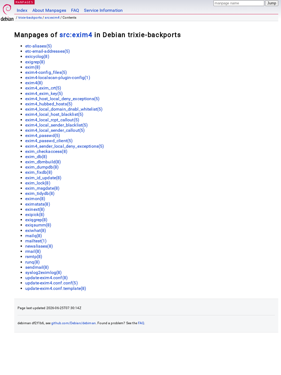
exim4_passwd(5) (42, 135)
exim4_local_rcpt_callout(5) (52, 119)
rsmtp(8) (33, 256)
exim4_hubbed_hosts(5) (48, 104)
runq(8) (32, 262)
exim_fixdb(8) (38, 172)
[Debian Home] (7, 11)
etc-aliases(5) (38, 46)
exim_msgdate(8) (42, 188)
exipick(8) (35, 214)
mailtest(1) (36, 241)
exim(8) (32, 67)
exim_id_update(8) (43, 177)
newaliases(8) (39, 246)
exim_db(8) (36, 156)
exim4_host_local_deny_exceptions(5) (62, 98)
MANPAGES (24, 2)
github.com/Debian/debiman (73, 323)
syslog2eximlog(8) (43, 272)
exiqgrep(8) (36, 219)
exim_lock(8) (37, 183)
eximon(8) (35, 198)
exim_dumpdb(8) (42, 167)
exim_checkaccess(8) (46, 151)
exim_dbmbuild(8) (43, 161)
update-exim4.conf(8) (46, 277)
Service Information (103, 10)
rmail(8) (33, 251)
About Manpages (49, 10)
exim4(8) (34, 82)
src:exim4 (52, 17)
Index (22, 10)
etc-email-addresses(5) (47, 51)
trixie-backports (30, 17)
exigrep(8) (35, 62)
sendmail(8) (37, 267)
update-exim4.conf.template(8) (55, 288)
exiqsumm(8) (38, 225)
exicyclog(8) (37, 56)
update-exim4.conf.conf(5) (51, 283)
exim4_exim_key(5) (44, 93)
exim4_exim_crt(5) (43, 88)
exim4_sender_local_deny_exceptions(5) (64, 146)
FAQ (75, 10)
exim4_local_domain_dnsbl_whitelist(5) (64, 109)
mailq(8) (33, 235)
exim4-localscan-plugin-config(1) (57, 77)
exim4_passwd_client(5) (49, 140)
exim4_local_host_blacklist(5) (54, 114)
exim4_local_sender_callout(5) (55, 130)
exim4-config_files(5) (46, 72)
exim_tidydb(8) (40, 193)
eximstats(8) (37, 204)
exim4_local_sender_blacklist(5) (56, 125)
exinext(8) (35, 209)
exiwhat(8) (35, 230)
